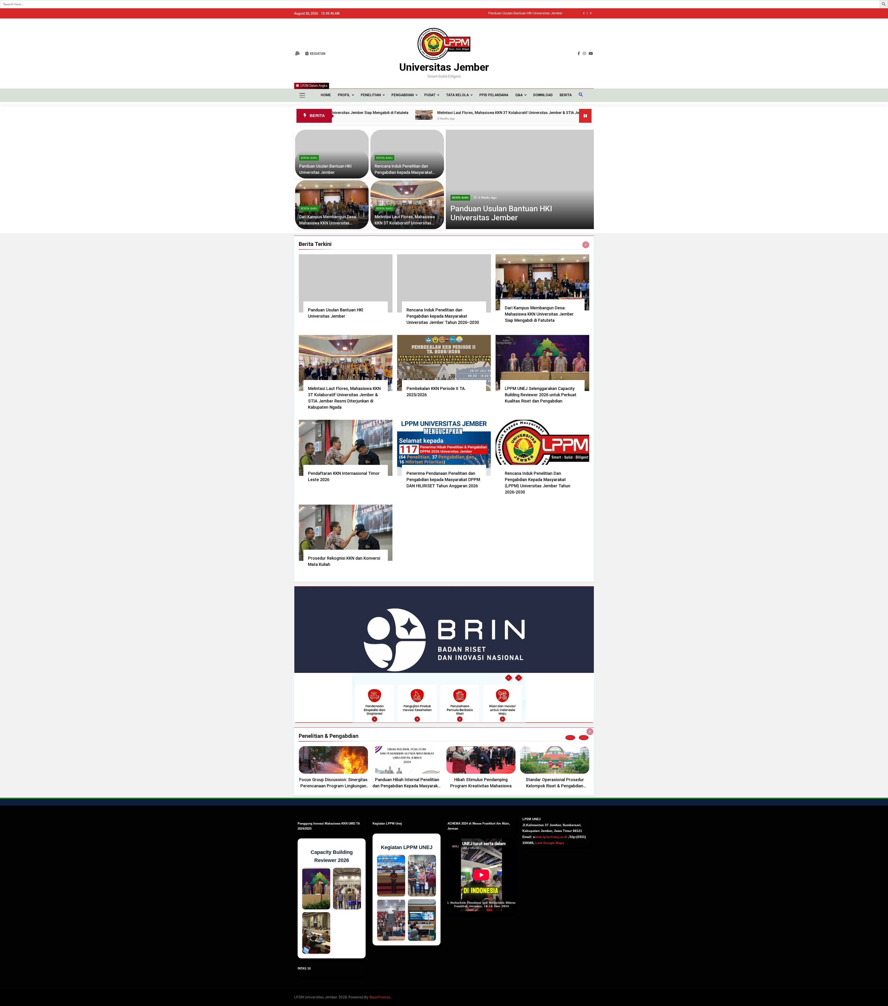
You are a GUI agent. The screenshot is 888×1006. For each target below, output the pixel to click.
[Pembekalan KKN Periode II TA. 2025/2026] (570, 115)
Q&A (519, 95)
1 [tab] (570, 737)
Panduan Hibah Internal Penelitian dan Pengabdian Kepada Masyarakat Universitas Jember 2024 (407, 785)
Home (326, 95)
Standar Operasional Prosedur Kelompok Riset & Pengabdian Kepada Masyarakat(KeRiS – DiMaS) (554, 785)
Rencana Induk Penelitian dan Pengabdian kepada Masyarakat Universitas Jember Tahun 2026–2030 (486, 13)
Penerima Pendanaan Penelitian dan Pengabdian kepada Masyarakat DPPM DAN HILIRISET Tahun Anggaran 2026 (443, 479)
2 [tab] (584, 737)
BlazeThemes (380, 997)
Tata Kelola (457, 95)
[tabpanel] (333, 768)
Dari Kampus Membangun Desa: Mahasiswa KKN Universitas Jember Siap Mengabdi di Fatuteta (330, 223)
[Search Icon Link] (581, 95)
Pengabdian (403, 95)
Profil (344, 95)
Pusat (429, 95)
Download (543, 95)
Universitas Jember (444, 67)
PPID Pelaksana (493, 95)
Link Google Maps (549, 843)
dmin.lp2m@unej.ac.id (551, 836)
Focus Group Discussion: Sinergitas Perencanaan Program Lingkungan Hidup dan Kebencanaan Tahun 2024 (333, 785)
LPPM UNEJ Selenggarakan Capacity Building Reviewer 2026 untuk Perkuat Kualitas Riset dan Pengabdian (540, 394)
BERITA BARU (460, 198)
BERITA (566, 95)
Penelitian (371, 95)
